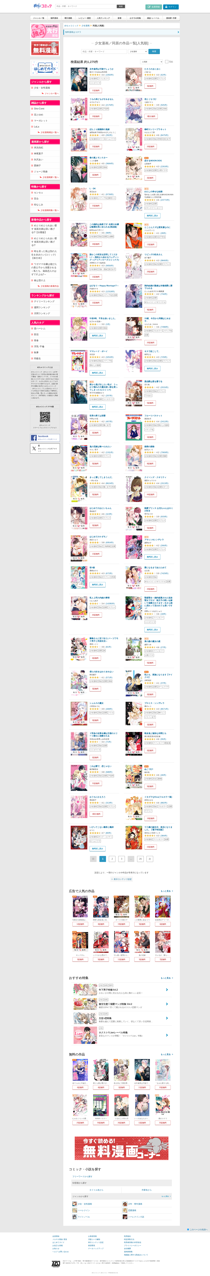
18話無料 (96, 244)
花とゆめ (38, 114)
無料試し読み (152, 216)
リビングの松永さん (153, 254)
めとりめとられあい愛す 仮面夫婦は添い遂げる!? (44, 241)
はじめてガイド (58, 1242)
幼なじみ (38, 204)
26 (140, 859)
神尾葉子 (38, 153)
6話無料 (163, 924)
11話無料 (96, 90)
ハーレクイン (84, 1210)
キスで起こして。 (152, 351)
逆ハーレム (39, 328)
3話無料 (95, 525)
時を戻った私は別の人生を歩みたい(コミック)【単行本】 (44, 254)
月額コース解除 (94, 1239)
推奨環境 (91, 1246)
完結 (171, 61)
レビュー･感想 (85, 18)
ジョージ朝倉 (41, 171)
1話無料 (95, 175)
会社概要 (127, 1249)
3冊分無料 (151, 116)
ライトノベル (84, 1217)
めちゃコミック (71, 25)
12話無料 (96, 277)
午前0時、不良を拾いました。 (103, 318)
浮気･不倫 (39, 346)
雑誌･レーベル (153, 18)
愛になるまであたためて (155, 567)
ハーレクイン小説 (136, 1217)
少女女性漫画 (85, 1204)
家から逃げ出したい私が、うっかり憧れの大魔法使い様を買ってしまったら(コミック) (104, 387)
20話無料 (150, 146)
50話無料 (101, 1123)
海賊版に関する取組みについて (136, 1255)
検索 (121, 6)
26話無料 (96, 615)
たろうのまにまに (152, 69)
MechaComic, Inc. (113, 1272)
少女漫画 (86, 25)
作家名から (147, 1190)
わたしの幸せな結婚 (153, 191)
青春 (36, 340)
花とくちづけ (150, 99)
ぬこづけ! (148, 769)
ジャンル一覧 (38, 18)
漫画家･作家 (171, 18)
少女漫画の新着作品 (50, 286)
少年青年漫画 (135, 1204)
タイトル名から (96, 1190)
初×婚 (92, 567)
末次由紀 (38, 147)
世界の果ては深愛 (98, 415)
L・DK (93, 188)
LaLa (36, 126)
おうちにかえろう (98, 797)
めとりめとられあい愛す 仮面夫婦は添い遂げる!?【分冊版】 (44, 229)
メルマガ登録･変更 (59, 1239)
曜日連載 (68, 18)
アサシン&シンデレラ (154, 539)
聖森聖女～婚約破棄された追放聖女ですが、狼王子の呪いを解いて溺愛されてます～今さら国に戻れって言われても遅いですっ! (158, 603)
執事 (36, 352)
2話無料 (150, 178)
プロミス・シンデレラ (154, 703)
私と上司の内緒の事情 (100, 598)
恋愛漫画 (132, 1210)
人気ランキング (103, 18)
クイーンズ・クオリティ (155, 477)
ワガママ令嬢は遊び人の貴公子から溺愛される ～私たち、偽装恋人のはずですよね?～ (44, 269)
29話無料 (150, 272)
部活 (36, 334)
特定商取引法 (129, 1239)
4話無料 (150, 86)
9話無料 (150, 310)
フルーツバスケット (153, 415)
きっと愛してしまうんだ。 (102, 477)
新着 (119, 18)
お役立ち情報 (57, 1246)
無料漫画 (54, 18)
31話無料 (96, 783)
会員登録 (55, 1236)
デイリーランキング (44, 301)
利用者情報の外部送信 (132, 1242)
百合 (36, 198)
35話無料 (163, 1123)
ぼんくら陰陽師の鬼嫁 (100, 129)
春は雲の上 (39, 280)
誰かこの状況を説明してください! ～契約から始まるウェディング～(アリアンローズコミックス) (104, 257)
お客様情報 (92, 1236)
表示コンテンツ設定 (96, 1242)
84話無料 (150, 494)
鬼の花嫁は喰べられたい (101, 446)
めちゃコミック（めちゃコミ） (100, 1272)
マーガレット (41, 120)
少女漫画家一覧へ (51, 177)
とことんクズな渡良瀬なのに (157, 227)
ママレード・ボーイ (99, 351)
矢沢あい (38, 159)
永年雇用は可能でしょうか (102, 69)
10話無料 (150, 818)
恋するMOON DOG (153, 160)
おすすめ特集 (135, 18)
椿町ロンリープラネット (155, 129)
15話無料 (163, 1087)
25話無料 (80, 1123)
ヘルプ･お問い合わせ (60, 1252)
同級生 (37, 358)
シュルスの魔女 (97, 703)
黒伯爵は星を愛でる (153, 381)
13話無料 (150, 244)
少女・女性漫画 (42, 88)
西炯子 (37, 165)
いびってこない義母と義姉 (102, 827)
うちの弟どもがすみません (102, 99)
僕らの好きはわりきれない (102, 671)
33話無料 (96, 146)
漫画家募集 (128, 1252)
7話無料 (163, 959)
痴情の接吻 (149, 446)
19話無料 (96, 116)
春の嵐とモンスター (99, 157)
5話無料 (150, 403)
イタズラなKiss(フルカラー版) (158, 797)
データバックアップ (96, 1249)
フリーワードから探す (82, 1176)
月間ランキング (42, 313)
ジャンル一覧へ (52, 93)
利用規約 (127, 1236)
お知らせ (55, 1249)
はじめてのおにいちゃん (101, 508)
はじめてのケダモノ (99, 536)
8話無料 (150, 464)
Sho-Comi (39, 108)
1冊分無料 (96, 814)
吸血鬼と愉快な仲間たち (155, 733)
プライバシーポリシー (132, 1246)
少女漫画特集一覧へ (50, 210)
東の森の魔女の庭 (152, 641)
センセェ (38, 192)
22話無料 (150, 847)
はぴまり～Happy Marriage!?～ (104, 285)
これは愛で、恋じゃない (101, 766)
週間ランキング (42, 307)
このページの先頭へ (199, 1229)
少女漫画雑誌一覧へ (50, 132)
